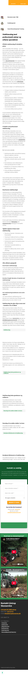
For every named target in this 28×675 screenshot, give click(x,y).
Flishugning (4, 623)
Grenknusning (4, 624)
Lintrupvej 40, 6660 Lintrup (8, 609)
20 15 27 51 (16, 318)
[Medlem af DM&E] (14, 642)
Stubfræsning (5, 630)
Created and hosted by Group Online (8, 667)
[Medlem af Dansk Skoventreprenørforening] (14, 657)
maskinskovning (7, 223)
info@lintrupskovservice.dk (10, 320)
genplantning (21, 139)
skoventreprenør (10, 60)
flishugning (14, 221)
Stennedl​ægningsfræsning (8, 632)
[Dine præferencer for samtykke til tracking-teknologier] (2, 672)
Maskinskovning (5, 626)
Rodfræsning (4, 628)
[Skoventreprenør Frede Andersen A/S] (14, 10)
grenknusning (6, 116)
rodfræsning (20, 81)
